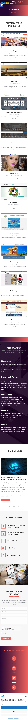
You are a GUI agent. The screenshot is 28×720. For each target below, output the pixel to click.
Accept (14, 707)
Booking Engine (8, 53)
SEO (12, 53)
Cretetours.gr (14, 262)
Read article (5, 500)
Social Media (15, 53)
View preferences (14, 715)
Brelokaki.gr (14, 291)
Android (10, 114)
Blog (3, 459)
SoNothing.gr (14, 173)
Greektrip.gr (14, 51)
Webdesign (21, 53)
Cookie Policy (10, 718)
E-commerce (10, 83)
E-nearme (14, 143)
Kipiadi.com (14, 81)
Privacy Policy (16, 718)
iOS (16, 144)
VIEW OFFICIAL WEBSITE (12, 39)
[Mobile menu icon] (26, 2)
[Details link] (15, 39)
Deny (14, 711)
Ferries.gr (14, 320)
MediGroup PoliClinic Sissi (14, 112)
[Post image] (14, 39)
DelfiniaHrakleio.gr (14, 233)
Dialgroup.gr (14, 202)
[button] (1, 5)
